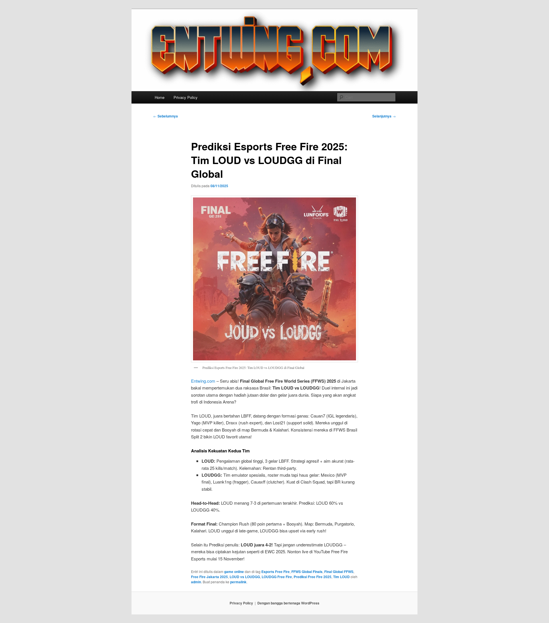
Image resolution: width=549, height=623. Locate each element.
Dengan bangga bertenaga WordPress (288, 603)
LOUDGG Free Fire (277, 576)
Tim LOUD (341, 576)
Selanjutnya (384, 116)
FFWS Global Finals (307, 571)
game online (234, 571)
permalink (238, 581)
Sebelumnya (165, 116)
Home (159, 97)
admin (196, 581)
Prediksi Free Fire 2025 (312, 576)
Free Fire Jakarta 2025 (209, 576)
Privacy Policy (186, 97)
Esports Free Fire (275, 571)
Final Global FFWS (338, 571)
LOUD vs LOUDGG (245, 576)
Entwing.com (203, 381)
